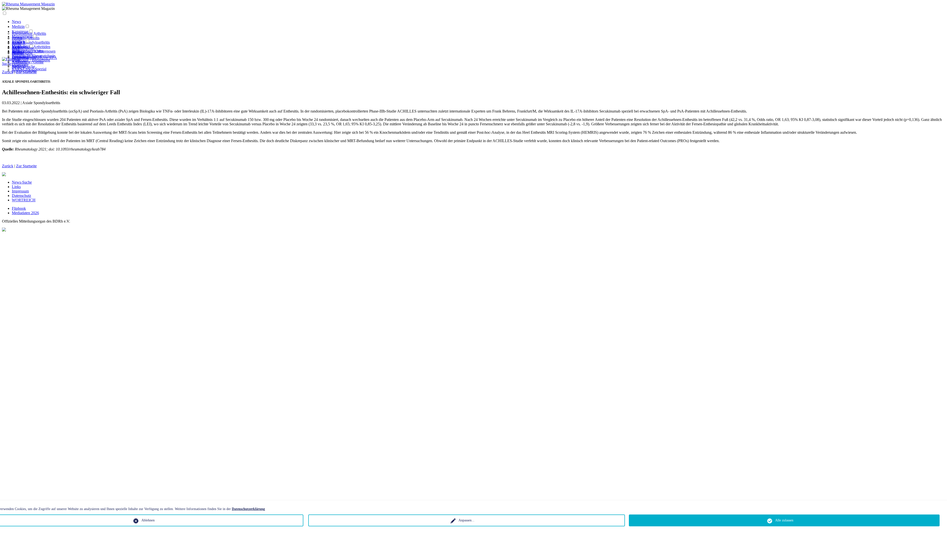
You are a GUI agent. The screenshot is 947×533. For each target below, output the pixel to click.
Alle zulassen (784, 520)
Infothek (18, 41)
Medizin (18, 26)
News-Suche (22, 182)
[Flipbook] (11, 59)
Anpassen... (466, 520)
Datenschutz (21, 195)
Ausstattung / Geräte (28, 62)
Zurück (7, 166)
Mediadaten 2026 (25, 213)
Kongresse (20, 31)
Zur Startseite (26, 166)
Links (16, 187)
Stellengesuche (23, 66)
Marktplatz (20, 46)
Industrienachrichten (27, 51)
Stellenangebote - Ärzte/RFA (34, 58)
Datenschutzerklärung (248, 509)
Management (22, 36)
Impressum (20, 191)
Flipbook (19, 208)
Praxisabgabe (22, 53)
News (16, 21)
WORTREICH (24, 200)
